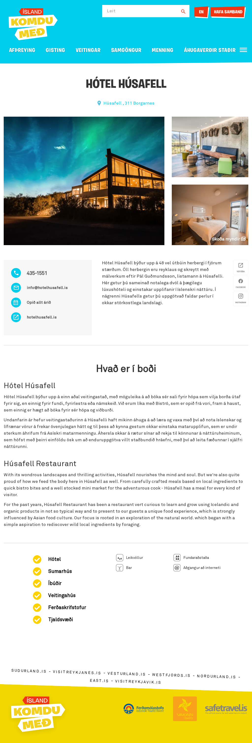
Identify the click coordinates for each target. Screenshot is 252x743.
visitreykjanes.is (77, 672)
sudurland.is (29, 671)
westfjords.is (171, 675)
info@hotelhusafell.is (47, 288)
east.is (99, 681)
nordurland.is (216, 676)
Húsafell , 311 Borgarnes (129, 103)
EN (201, 12)
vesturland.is (127, 674)
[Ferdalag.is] (33, 23)
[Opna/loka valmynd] (243, 50)
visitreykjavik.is (138, 682)
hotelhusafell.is (42, 317)
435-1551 (37, 273)
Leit (111, 11)
